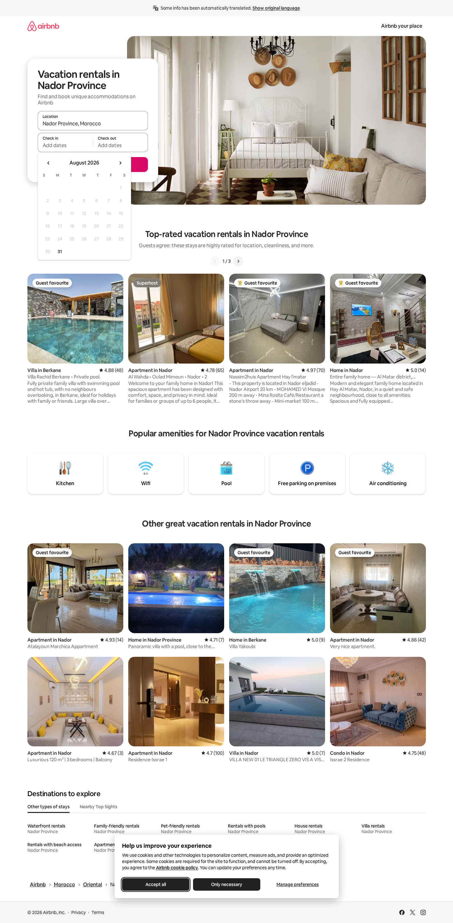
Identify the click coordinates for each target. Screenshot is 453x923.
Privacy (78, 912)
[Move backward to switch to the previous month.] (48, 163)
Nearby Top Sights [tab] (98, 806)
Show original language (276, 8)
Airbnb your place (401, 26)
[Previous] (215, 261)
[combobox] (93, 123)
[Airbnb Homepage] (43, 26)
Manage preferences (297, 884)
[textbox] (65, 145)
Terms (98, 912)
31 (60, 251)
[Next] (238, 261)
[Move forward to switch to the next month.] (120, 163)
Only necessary (226, 884)
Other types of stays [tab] (48, 806)
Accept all (155, 884)
